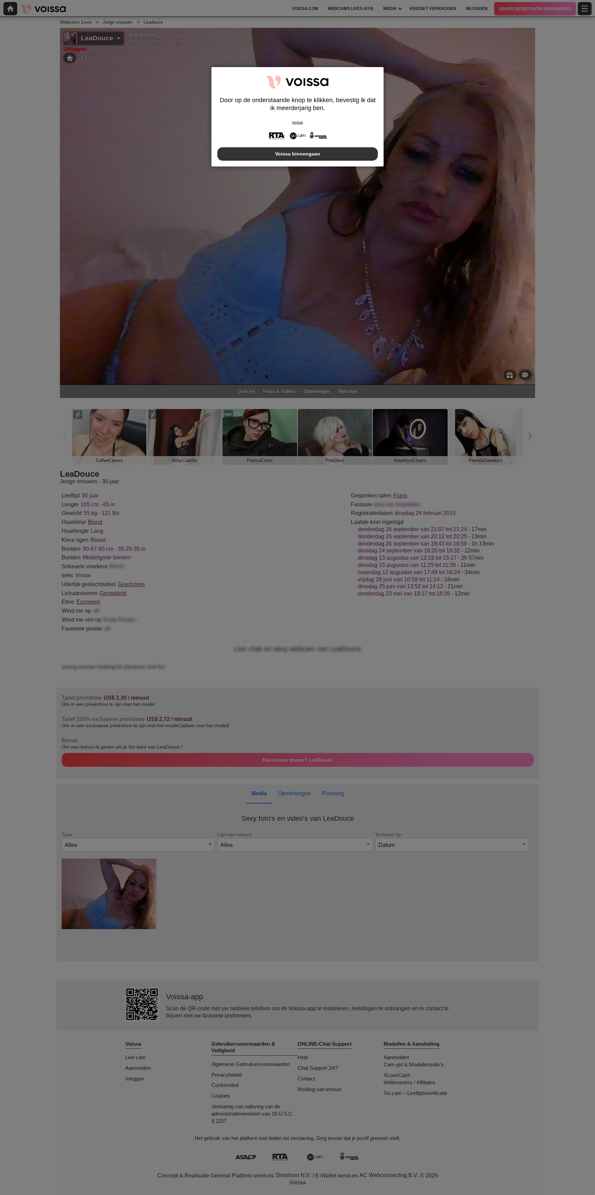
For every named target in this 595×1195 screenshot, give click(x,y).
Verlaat (297, 122)
